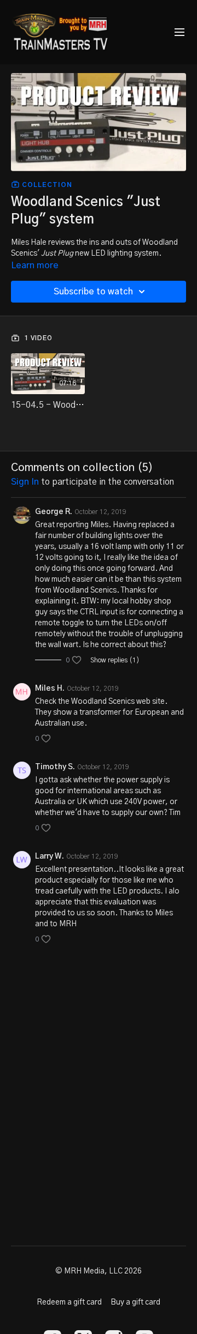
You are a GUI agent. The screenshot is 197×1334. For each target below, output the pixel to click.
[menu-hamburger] (179, 32)
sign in (25, 482)
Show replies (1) (115, 660)
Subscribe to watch (93, 291)
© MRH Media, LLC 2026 (98, 1271)
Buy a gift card (135, 1302)
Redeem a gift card (69, 1302)
